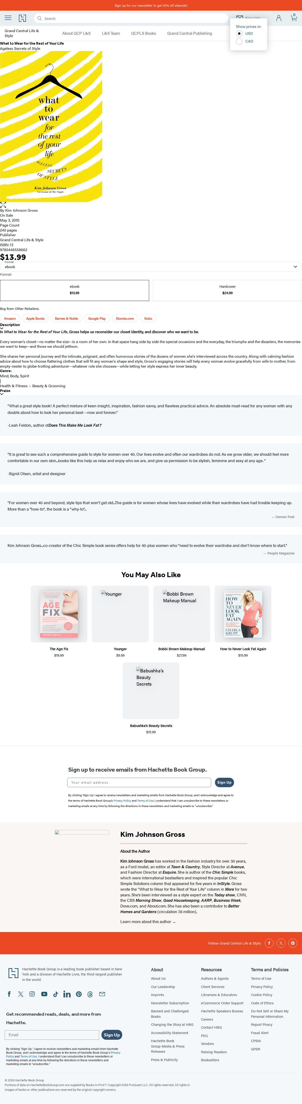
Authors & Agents (215, 978)
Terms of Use (261, 978)
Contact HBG (211, 1027)
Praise (5, 390)
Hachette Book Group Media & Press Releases (168, 1046)
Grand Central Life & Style (22, 33)
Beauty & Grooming (48, 385)
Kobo (148, 318)
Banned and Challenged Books (170, 1013)
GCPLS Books (143, 33)
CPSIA (256, 1040)
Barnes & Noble (66, 318)
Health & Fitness (14, 385)
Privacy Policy (262, 986)
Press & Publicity (164, 1059)
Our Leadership (163, 986)
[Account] (279, 18)
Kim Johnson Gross (21, 210)
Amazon (10, 318)
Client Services (212, 986)
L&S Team (111, 33)
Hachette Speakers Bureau (222, 1010)
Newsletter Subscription (170, 1002)
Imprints (157, 994)
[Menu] (8, 18)
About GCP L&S (76, 33)
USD (249, 33)
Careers (207, 1019)
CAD (249, 41)
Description (10, 324)
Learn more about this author (146, 921)
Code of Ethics (262, 1002)
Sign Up (224, 782)
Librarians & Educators (219, 994)
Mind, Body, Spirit (14, 375)
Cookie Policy (261, 994)
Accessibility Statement (169, 1032)
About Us (158, 978)
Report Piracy (261, 1024)
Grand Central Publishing (189, 33)
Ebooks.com (125, 318)
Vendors (207, 1043)
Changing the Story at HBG (172, 1024)
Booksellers (210, 1059)
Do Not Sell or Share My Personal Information (270, 1013)
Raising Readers (214, 1051)
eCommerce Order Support (222, 1002)
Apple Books (35, 318)
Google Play (97, 318)
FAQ (204, 1035)
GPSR (255, 1048)
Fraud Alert (259, 1032)
